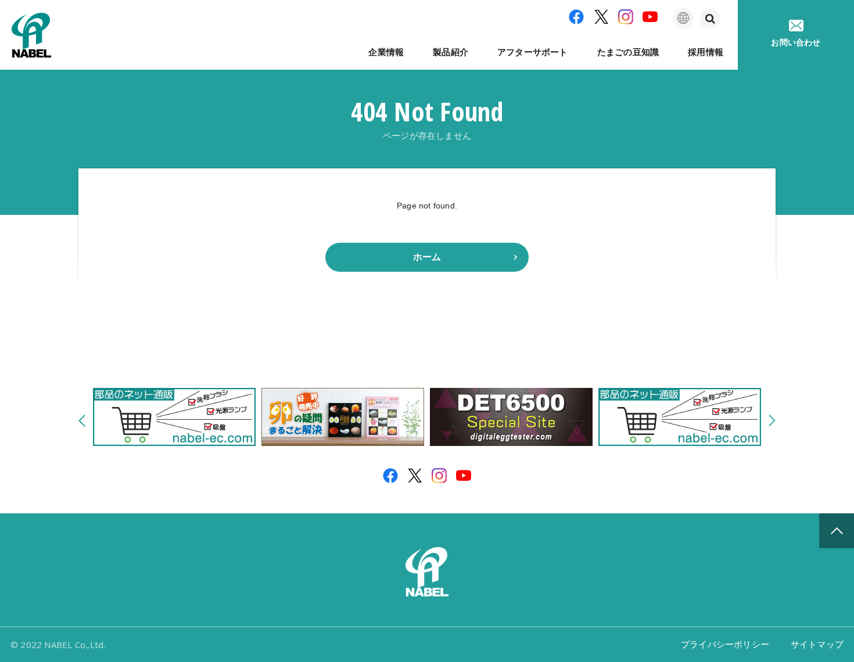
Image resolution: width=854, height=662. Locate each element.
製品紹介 (450, 52)
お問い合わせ (795, 42)
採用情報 (705, 52)
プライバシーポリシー (725, 644)
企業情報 (386, 52)
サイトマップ (817, 644)
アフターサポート (532, 52)
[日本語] (683, 18)
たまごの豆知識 (628, 52)
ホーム (427, 257)
